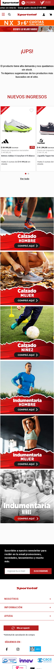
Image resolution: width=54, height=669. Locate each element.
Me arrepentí (23, 628)
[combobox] (11, 15)
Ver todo (24, 178)
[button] (25, 173)
